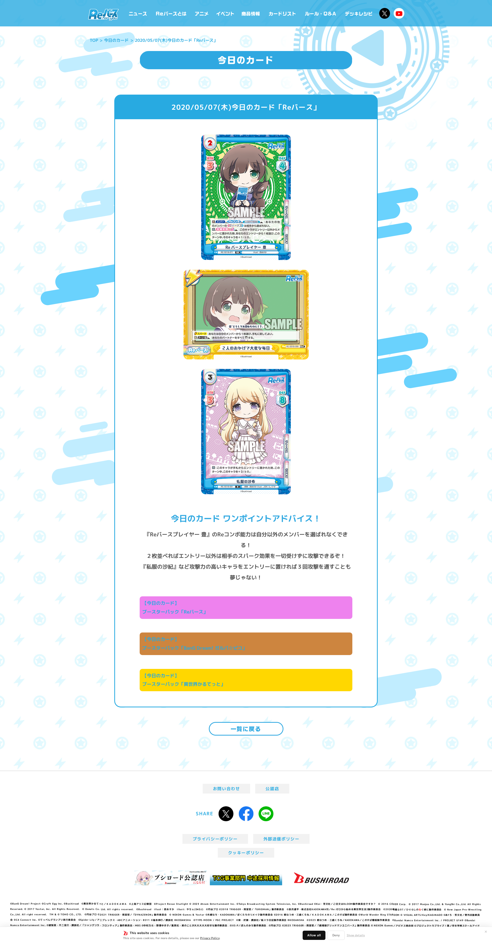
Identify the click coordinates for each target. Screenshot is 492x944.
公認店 (272, 788)
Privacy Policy (209, 938)
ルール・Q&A (321, 13)
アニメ (202, 13)
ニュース (138, 13)
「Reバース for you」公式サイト (103, 15)
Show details (356, 935)
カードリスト (283, 13)
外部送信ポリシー (281, 839)
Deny (336, 935)
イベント (225, 13)
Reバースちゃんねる (399, 13)
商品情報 (251, 13)
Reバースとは (171, 13)
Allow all (314, 935)
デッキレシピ (359, 13)
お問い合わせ (226, 788)
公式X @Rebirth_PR (384, 13)
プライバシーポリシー (215, 839)
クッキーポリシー (246, 853)
